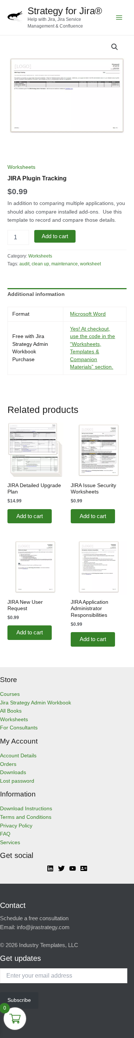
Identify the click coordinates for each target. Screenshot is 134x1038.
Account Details (18, 755)
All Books (11, 711)
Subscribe (19, 1000)
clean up (40, 263)
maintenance (64, 263)
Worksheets (21, 167)
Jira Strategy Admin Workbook (35, 703)
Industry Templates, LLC (48, 945)
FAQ (5, 834)
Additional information (36, 294)
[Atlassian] (83, 868)
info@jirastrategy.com (43, 927)
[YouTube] (72, 868)
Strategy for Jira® (65, 11)
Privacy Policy (16, 826)
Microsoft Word (88, 314)
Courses (10, 694)
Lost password (17, 781)
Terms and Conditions (25, 817)
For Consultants (19, 728)
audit (24, 263)
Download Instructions (26, 808)
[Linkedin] (50, 868)
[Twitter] (61, 868)
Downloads (13, 772)
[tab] (67, 295)
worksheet (90, 263)
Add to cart (55, 236)
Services (10, 842)
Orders (8, 764)
